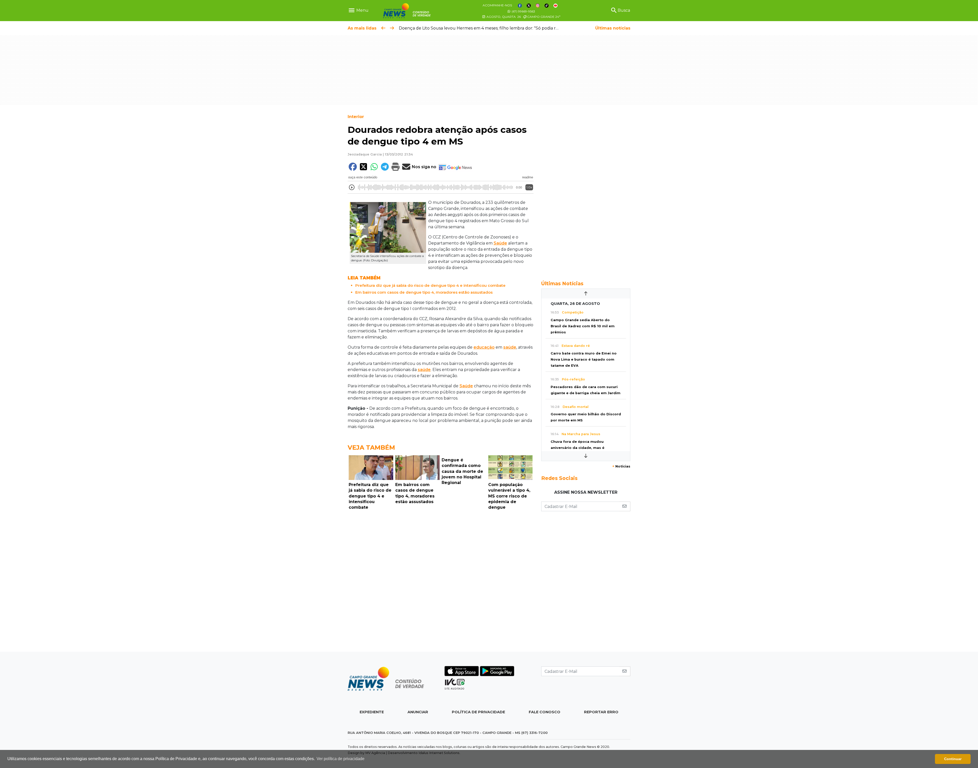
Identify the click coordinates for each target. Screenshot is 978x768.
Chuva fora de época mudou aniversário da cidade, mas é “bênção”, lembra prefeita (577, 448)
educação (484, 347)
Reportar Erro (601, 712)
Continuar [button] (952, 759)
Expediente (372, 712)
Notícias (621, 466)
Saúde (500, 243)
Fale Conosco (544, 712)
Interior (356, 116)
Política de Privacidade (478, 712)
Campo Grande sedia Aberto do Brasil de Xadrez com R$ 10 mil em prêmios (583, 326)
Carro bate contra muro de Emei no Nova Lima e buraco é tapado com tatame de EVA (584, 359)
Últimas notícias (612, 28)
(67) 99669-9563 (523, 11)
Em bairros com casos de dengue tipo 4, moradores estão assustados (424, 292)
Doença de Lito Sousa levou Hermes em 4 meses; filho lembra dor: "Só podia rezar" (482, 28)
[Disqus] (441, 582)
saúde (509, 347)
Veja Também (371, 447)
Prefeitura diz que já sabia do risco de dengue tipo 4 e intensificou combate (430, 285)
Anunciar (418, 712)
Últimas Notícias (562, 283)
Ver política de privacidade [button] (340, 759)
